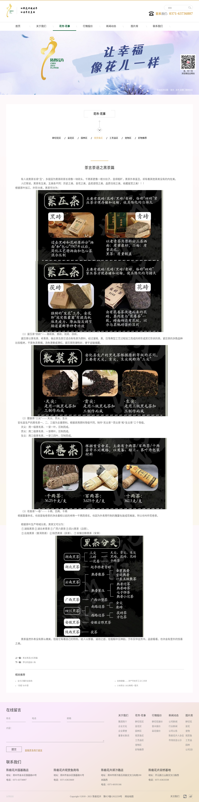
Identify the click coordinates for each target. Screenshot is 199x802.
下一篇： (25, 662)
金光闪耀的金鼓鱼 (25, 681)
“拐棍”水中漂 (23, 686)
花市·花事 (180, 90)
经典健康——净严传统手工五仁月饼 (132, 681)
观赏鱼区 (189, 90)
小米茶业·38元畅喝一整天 (127, 686)
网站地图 (129, 796)
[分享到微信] (185, 796)
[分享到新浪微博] (191, 796)
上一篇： (26, 658)
